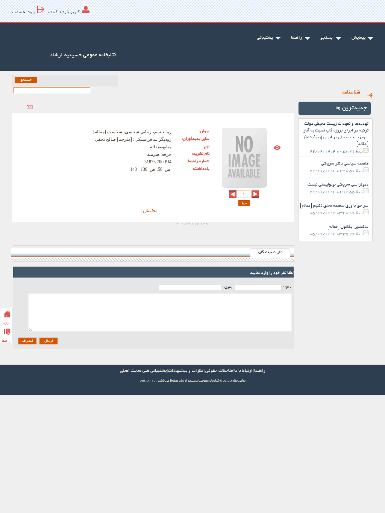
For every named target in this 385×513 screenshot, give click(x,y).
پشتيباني (265, 37)
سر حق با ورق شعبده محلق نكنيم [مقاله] (334, 206)
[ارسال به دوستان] (29, 107)
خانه (6, 324)
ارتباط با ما (243, 370)
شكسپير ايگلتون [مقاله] (347, 227)
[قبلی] (255, 194)
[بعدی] (232, 194)
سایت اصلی (130, 370)
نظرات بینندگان (270, 252)
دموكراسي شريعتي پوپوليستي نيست (338, 185)
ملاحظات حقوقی (219, 370)
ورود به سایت (23, 12)
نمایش (149, 211)
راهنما (6, 341)
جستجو (326, 37)
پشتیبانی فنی (154, 370)
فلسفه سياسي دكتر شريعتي (344, 163)
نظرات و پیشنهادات (185, 370)
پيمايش (358, 37)
